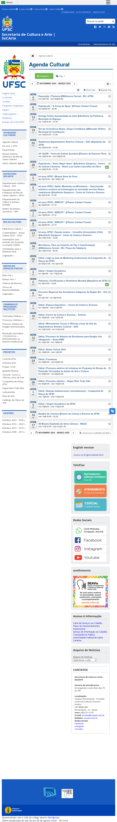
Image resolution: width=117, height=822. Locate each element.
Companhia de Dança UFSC (12, 383)
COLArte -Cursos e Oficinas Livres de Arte (13, 376)
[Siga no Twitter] (100, 27)
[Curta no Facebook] (95, 27)
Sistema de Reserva (12, 283)
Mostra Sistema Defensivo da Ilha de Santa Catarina (12, 156)
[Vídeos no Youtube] (104, 27)
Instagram (79, 726)
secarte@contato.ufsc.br (93, 715)
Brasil (9, 2)
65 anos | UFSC (10, 146)
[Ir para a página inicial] (32, 56)
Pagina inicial (8, 93)
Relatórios (7, 118)
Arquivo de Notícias (82, 657)
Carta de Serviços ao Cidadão (87, 623)
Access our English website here (88, 454)
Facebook (79, 723)
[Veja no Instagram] (109, 27)
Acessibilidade (68, 12)
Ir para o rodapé (56, 9)
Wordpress (54, 817)
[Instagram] (90, 552)
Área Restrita (84, 44)
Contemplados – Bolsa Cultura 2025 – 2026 (13, 234)
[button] (95, 433)
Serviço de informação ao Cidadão (90, 631)
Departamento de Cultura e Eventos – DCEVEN (11, 202)
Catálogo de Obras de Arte (13, 401)
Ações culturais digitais (13, 163)
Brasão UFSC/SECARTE (13, 122)
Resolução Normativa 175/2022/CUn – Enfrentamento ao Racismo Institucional (12, 337)
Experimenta (8, 150)
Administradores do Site (104, 44)
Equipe (5, 109)
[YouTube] (90, 560)
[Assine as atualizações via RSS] (113, 27)
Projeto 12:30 (8, 366)
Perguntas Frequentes (13, 105)
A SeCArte (7, 97)
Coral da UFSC (9, 359)
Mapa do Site (99, 12)
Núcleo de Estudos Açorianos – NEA (11, 210)
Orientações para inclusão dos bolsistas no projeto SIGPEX (13, 242)
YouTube (79, 729)
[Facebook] (90, 543)
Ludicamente (8, 392)
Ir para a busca (40, 9)
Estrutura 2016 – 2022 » (13, 424)
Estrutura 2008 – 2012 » (13, 432)
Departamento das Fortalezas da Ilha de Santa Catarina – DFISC (13, 193)
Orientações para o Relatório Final (11, 250)
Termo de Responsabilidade (11, 288)
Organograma (9, 113)
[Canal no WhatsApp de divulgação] (90, 534)
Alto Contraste (83, 12)
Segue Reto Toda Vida (13, 388)
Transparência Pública (84, 634)
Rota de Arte (8, 396)
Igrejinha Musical (10, 370)
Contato (6, 101)
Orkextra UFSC (9, 363)
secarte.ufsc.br (91, 718)
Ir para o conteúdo (9, 9)
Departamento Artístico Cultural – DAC (13, 184)
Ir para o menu (25, 9)
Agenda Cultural (10, 142)
